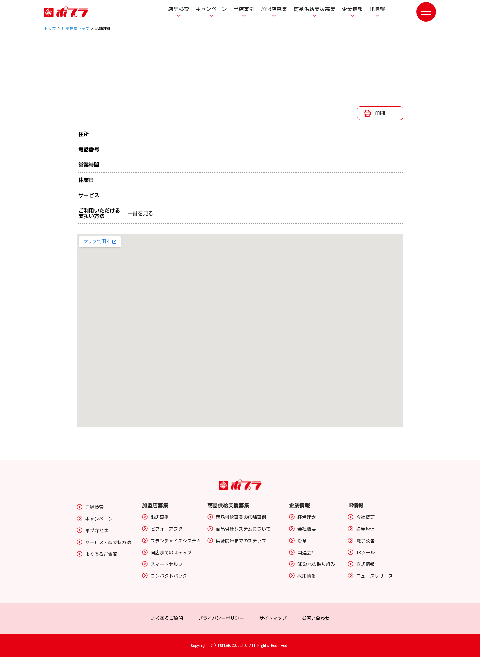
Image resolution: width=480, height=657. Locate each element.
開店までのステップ (171, 552)
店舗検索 (178, 9)
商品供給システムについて (243, 529)
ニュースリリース (374, 576)
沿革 (302, 541)
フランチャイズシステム (176, 541)
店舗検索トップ (75, 28)
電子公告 (365, 541)
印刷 (380, 113)
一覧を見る (140, 213)
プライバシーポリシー (221, 618)
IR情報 (377, 9)
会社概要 (306, 529)
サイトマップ (273, 618)
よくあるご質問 (101, 554)
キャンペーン (211, 9)
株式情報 (365, 564)
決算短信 (365, 529)
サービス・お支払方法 (108, 542)
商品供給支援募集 (314, 9)
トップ (50, 28)
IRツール (365, 552)
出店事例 (243, 9)
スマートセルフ (167, 564)
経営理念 (306, 517)
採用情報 (306, 576)
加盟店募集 (274, 9)
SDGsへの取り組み (316, 564)
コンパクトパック (169, 576)
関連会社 (306, 552)
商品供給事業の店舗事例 (241, 517)
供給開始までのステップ (241, 541)
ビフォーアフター (169, 529)
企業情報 (352, 9)
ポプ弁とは (96, 530)
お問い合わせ (315, 618)
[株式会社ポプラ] (73, 11)
